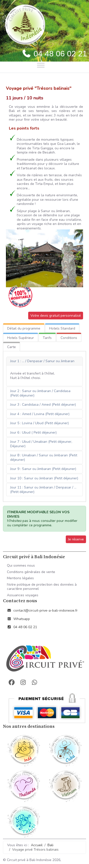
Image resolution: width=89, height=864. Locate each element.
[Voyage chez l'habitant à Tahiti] (24, 821)
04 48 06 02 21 (25, 627)
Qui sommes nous (21, 565)
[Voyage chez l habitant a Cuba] (65, 749)
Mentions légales (20, 578)
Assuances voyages (22, 595)
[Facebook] (11, 683)
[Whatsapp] (34, 683)
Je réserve (76, 539)
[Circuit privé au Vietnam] (65, 785)
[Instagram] (23, 683)
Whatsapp (21, 619)
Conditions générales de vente (31, 572)
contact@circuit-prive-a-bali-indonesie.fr (45, 610)
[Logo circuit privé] (44, 659)
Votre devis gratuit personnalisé (55, 315)
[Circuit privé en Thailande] (24, 785)
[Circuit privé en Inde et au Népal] (24, 749)
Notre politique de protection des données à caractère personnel (42, 586)
